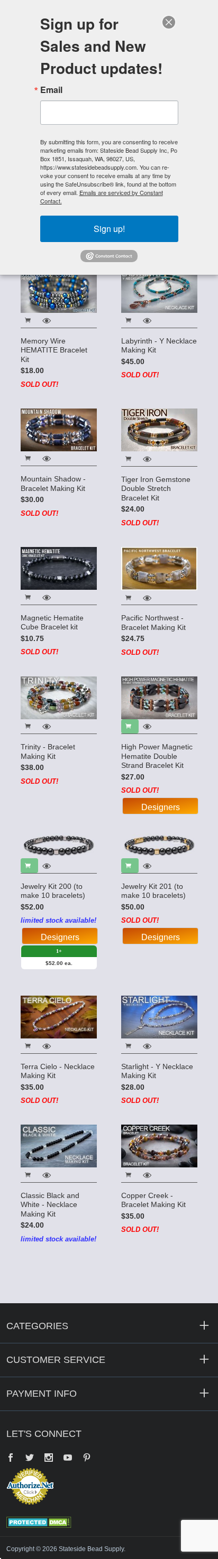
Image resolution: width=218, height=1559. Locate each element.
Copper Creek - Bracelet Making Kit (153, 1200)
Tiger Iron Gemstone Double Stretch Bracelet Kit (155, 488)
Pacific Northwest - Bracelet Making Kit (153, 623)
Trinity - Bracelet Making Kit (48, 751)
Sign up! (109, 228)
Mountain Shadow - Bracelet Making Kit (53, 484)
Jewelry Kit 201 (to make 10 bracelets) (153, 891)
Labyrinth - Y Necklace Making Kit (159, 346)
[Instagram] (48, 1458)
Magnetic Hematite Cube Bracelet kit (52, 623)
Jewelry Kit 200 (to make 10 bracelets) (53, 891)
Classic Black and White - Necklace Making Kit (50, 1204)
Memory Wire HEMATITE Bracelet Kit (54, 350)
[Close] (168, 22)
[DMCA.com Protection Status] (38, 1521)
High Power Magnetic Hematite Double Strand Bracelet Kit (157, 756)
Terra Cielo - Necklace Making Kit (58, 1071)
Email (51, 90)
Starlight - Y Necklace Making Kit (157, 1071)
